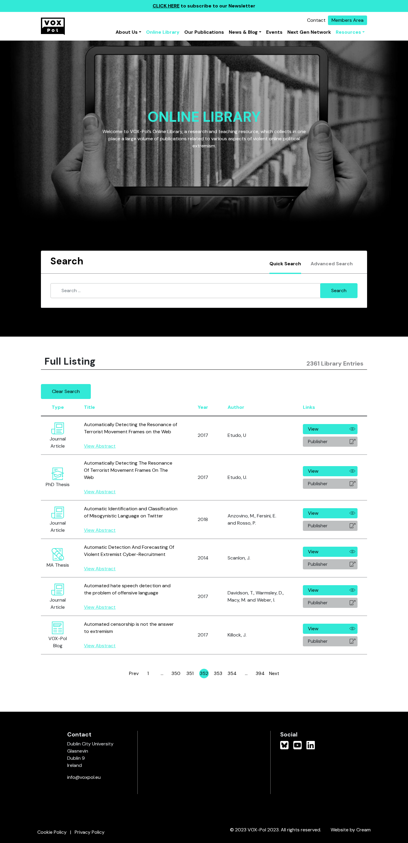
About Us (127, 32)
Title (89, 407)
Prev (134, 673)
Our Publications (204, 32)
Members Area (347, 20)
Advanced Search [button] (332, 264)
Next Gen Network (309, 32)
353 (218, 674)
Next (274, 673)
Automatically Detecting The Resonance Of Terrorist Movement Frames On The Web (128, 470)
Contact (316, 20)
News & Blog (243, 32)
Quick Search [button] (285, 264)
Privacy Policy (90, 832)
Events (274, 32)
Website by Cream (351, 830)
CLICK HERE (166, 6)
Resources (348, 32)
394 (260, 674)
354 (232, 674)
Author (236, 407)
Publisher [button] (318, 441)
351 (190, 674)
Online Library (163, 32)
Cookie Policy (52, 832)
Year (203, 407)
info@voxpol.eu (84, 777)
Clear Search (66, 391)
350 (176, 674)
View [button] (313, 429)
